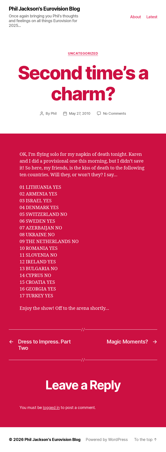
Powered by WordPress (107, 439)
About (135, 17)
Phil (54, 113)
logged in (51, 407)
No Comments (114, 113)
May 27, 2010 (79, 113)
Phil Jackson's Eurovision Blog (44, 8)
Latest (151, 17)
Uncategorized (83, 53)
